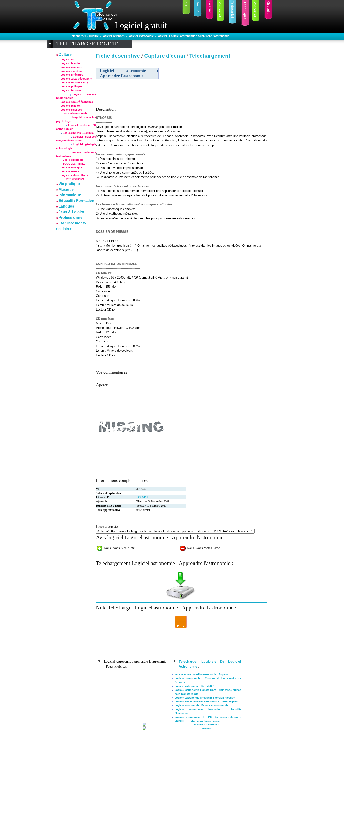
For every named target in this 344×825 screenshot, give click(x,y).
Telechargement (209, 56)
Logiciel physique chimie (78, 132)
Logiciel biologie (73, 159)
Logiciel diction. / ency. (75, 82)
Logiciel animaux (71, 67)
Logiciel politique (71, 86)
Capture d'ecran (165, 56)
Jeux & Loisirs (71, 212)
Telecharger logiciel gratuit (205, 721)
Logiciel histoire (71, 63)
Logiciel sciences (113, 36)
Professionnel (71, 217)
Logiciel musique (71, 167)
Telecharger (78, 36)
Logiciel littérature (72, 74)
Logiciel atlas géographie (76, 78)
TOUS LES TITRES (74, 163)
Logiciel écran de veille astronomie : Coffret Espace (206, 701)
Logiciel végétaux (71, 71)
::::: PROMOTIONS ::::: (75, 179)
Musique (66, 189)
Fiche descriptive (118, 56)
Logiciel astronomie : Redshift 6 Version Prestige (205, 697)
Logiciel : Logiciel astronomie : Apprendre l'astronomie (193, 36)
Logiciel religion (71, 105)
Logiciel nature (70, 171)
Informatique (70, 195)
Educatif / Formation (76, 201)
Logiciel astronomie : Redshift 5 (194, 686)
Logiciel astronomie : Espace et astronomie (201, 705)
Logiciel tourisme (71, 90)
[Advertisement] (226, 93)
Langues (66, 206)
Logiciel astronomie (141, 36)
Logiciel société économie (77, 101)
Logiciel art (67, 59)
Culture (94, 36)
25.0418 (143, 497)
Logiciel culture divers (74, 175)
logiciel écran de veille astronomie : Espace (201, 674)
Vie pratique (69, 184)
